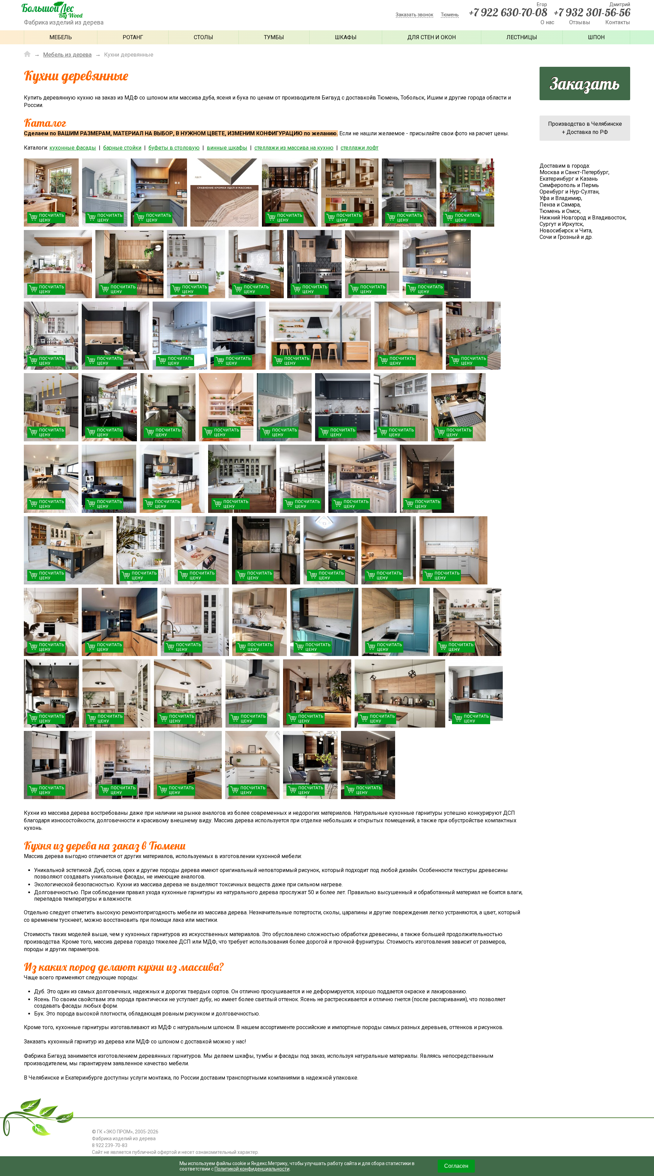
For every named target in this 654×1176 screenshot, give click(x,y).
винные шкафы (227, 147)
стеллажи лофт (359, 147)
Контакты (617, 22)
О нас (547, 22)
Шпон (596, 37)
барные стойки (122, 147)
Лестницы (522, 37)
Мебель (60, 37)
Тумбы (274, 37)
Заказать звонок (414, 14)
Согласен (456, 1166)
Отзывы (579, 22)
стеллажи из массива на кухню (293, 147)
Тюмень (450, 14)
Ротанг (133, 37)
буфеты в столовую (174, 147)
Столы (203, 37)
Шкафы (346, 37)
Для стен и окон (431, 37)
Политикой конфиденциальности (252, 1169)
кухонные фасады (72, 147)
